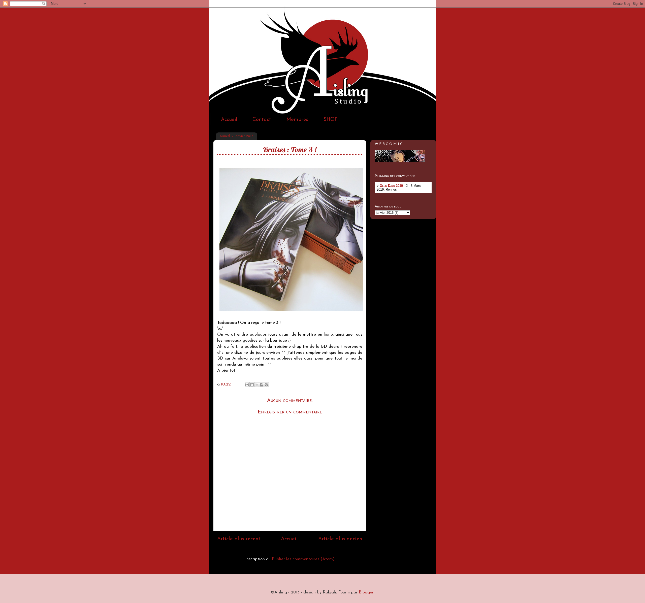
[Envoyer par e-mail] (247, 384)
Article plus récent (239, 539)
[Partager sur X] (256, 384)
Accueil (229, 119)
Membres (297, 119)
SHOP (331, 119)
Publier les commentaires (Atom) (303, 559)
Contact (261, 119)
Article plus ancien (340, 539)
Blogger (366, 592)
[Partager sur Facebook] (261, 384)
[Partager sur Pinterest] (266, 384)
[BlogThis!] (251, 384)
